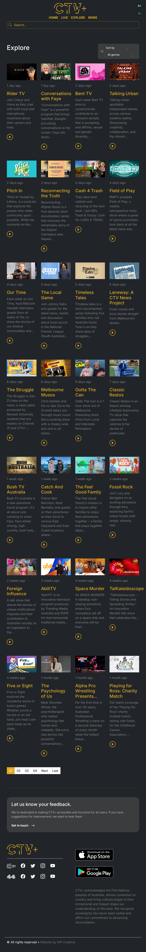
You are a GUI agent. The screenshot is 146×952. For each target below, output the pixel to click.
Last (55, 771)
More (92, 17)
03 (27, 771)
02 (19, 771)
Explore (78, 17)
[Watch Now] (10, 138)
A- (139, 13)
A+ (140, 6)
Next (44, 771)
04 (35, 771)
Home (53, 17)
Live (64, 17)
